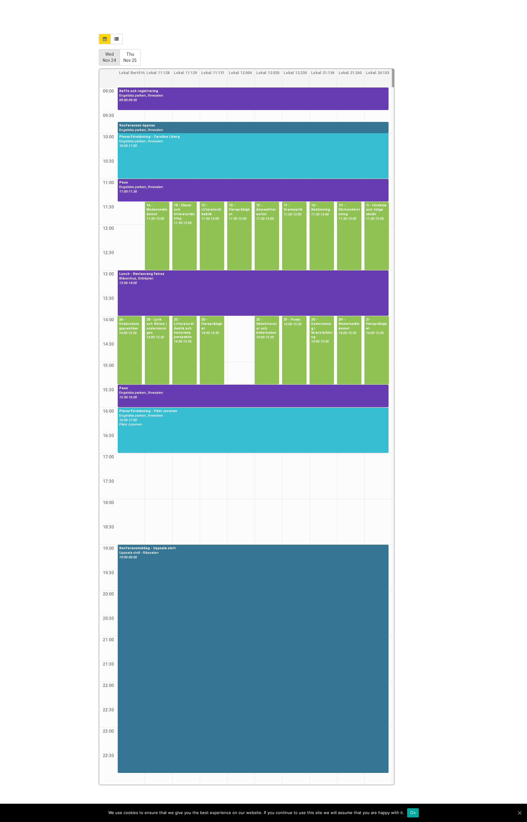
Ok (413, 812)
